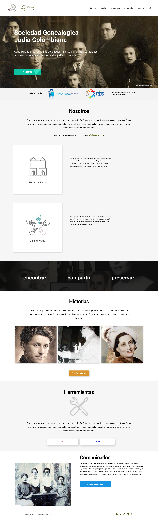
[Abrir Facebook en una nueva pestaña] (116, 514)
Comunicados (128, 8)
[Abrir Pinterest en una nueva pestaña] (131, 514)
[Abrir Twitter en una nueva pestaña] (120, 514)
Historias (103, 8)
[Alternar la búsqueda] (150, 8)
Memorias (140, 8)
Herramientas (115, 8)
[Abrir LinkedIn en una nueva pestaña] (128, 514)
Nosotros (93, 8)
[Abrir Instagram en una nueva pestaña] (124, 514)
